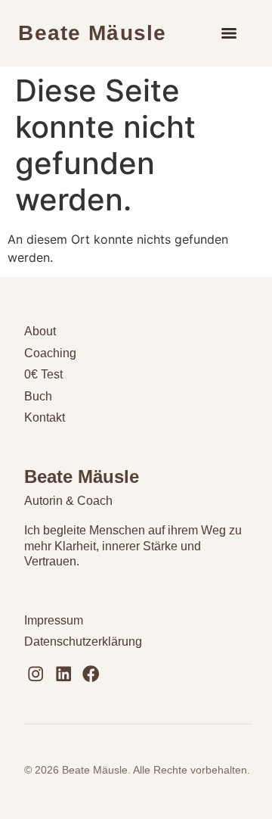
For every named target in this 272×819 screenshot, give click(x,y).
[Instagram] (36, 673)
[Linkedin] (63, 673)
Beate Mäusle (92, 33)
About (40, 331)
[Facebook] (91, 673)
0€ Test (43, 374)
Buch (38, 396)
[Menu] (229, 33)
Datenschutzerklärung (83, 641)
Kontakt (44, 417)
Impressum (53, 620)
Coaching (50, 353)
